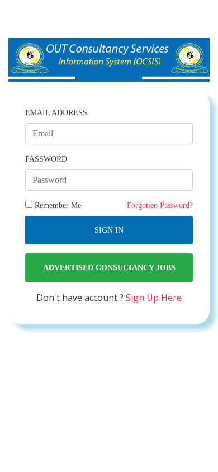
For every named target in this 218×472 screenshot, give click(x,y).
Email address (56, 112)
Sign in (109, 230)
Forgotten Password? (160, 205)
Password (46, 159)
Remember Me (56, 205)
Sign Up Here (154, 297)
